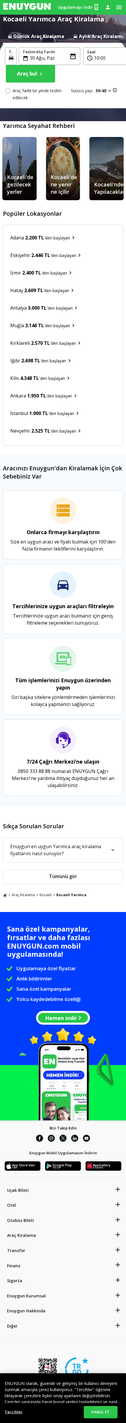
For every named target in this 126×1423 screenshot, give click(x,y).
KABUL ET (100, 1412)
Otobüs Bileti (20, 1220)
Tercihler (14, 1412)
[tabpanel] (63, 75)
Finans (13, 1265)
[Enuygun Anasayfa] (27, 7)
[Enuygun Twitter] (63, 1139)
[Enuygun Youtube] (86, 1139)
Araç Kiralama (23, 895)
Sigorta (14, 1280)
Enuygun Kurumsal (26, 1296)
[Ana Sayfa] (5, 895)
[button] (104, 91)
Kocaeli (46, 895)
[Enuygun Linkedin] (74, 1139)
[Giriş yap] (108, 7)
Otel (11, 1205)
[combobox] (53, 58)
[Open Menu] (119, 7)
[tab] (36, 36)
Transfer (16, 1250)
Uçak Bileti (18, 1190)
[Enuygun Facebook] (39, 1139)
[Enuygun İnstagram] (51, 1139)
